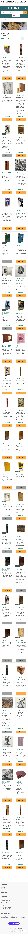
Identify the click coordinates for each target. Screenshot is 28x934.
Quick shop (7, 75)
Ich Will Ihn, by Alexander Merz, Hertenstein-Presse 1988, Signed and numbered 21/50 (20, 350)
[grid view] (22, 38)
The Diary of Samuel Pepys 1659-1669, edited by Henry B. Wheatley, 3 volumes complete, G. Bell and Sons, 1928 (21, 754)
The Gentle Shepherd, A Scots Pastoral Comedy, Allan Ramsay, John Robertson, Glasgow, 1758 (21, 857)
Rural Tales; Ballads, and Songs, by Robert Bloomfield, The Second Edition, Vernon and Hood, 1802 (7, 284)
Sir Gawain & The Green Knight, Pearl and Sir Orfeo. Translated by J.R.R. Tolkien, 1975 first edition (6, 251)
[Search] (25, 12)
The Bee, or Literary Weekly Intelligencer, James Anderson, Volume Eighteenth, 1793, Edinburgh (21, 715)
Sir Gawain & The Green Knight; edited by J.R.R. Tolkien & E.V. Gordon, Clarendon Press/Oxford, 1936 (7, 540)
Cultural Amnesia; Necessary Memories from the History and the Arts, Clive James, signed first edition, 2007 (21, 318)
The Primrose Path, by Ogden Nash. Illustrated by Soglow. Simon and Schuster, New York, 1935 (7, 383)
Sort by (10, 38)
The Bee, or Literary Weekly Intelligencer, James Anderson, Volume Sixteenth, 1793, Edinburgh (7, 786)
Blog (15, 928)
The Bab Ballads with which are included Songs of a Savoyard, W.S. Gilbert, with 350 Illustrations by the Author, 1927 (7, 574)
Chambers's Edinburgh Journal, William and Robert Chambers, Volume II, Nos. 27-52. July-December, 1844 (21, 823)
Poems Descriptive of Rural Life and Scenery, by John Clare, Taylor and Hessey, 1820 (7, 448)
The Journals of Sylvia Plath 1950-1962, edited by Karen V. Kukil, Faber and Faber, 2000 (7, 317)
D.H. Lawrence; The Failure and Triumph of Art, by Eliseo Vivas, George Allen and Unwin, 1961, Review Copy (21, 251)
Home (2, 19)
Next (20, 874)
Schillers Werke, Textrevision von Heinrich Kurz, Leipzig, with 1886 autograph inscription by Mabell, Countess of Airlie (21, 541)
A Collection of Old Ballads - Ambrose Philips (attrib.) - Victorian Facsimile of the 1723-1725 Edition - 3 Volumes (7, 178)
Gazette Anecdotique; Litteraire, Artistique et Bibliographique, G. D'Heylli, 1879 (7, 856)
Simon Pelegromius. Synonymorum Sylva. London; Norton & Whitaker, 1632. (7, 644)
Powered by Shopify (14, 931)
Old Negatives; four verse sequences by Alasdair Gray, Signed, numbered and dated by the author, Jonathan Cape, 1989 (21, 215)
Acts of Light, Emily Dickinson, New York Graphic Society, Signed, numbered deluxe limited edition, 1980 (7, 351)
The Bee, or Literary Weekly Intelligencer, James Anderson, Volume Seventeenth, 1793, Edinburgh (7, 753)
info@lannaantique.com (6, 907)
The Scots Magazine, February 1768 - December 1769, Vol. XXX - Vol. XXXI (7, 100)
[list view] (25, 38)
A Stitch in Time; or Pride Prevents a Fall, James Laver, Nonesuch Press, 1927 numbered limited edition (21, 415)
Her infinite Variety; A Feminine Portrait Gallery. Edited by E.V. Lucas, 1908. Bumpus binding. (7, 415)
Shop (11, 928)
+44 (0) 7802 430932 (5, 908)
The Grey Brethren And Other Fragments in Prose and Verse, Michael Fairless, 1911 (21, 383)
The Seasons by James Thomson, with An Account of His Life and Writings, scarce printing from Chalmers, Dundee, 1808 (21, 285)
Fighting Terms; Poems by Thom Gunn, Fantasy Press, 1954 (7, 478)
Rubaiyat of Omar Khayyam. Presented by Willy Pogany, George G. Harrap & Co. (20, 142)
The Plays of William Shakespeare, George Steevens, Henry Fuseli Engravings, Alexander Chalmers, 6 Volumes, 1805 (21, 683)
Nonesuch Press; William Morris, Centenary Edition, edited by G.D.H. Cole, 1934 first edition (21, 612)
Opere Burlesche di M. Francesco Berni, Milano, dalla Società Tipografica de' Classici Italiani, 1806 (21, 448)
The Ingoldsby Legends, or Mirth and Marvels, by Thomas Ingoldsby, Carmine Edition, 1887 (7, 682)
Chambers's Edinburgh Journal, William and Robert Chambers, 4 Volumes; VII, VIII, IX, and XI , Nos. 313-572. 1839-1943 (7, 824)
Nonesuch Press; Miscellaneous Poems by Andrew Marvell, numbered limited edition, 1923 (21, 509)
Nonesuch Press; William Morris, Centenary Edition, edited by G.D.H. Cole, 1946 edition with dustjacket (7, 613)
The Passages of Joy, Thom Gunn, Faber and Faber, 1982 (7, 508)
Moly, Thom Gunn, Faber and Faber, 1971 (20, 478)
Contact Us (19, 928)
